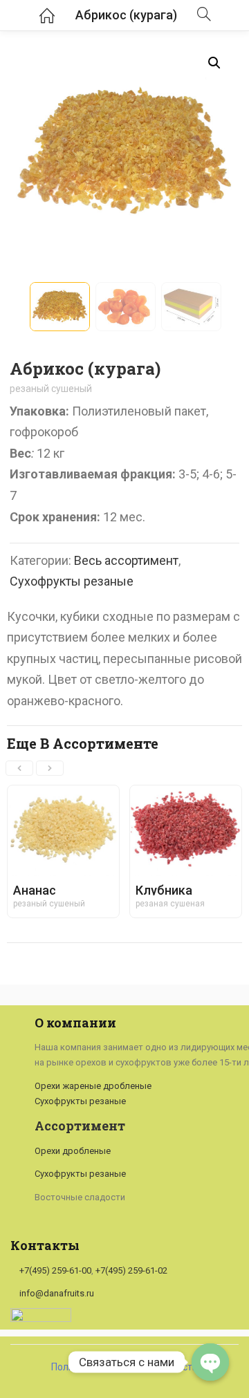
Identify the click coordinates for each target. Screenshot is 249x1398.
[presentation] (19, 768)
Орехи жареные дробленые (93, 1086)
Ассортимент (80, 1125)
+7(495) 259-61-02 (131, 1270)
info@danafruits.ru (56, 1293)
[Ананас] (63, 796)
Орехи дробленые (73, 1151)
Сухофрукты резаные (71, 581)
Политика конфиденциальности (124, 1366)
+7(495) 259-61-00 (55, 1270)
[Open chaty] (210, 1362)
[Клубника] (186, 796)
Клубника (164, 890)
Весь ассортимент (126, 560)
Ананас (34, 890)
